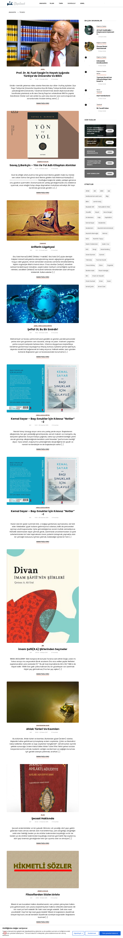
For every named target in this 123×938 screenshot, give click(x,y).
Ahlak (87, 191)
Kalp (99, 217)
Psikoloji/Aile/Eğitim (45, 326)
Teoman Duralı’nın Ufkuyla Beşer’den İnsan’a (104, 79)
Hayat (97, 212)
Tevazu (22, 12)
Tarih (61, 3)
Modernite (101, 223)
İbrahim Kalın (90, 271)
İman (101, 281)
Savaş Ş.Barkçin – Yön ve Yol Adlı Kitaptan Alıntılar (43, 165)
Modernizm (89, 228)
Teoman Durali (101, 260)
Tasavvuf (43, 243)
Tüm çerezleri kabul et (110, 933)
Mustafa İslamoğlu (92, 233)
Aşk (109, 191)
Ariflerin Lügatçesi (43, 246)
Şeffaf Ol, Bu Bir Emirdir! (42, 329)
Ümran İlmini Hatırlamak (102, 47)
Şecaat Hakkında (43, 818)
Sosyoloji (71, 3)
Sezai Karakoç (105, 249)
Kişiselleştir (77, 933)
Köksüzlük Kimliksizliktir (102, 62)
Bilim (87, 202)
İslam (52, 3)
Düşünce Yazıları (42, 161)
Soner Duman (90, 255)
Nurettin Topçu (98, 239)
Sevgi (94, 249)
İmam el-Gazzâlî (98, 276)
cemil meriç (97, 202)
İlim (87, 276)
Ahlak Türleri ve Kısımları (42, 729)
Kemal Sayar (90, 223)
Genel (82, 3)
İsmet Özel (101, 286)
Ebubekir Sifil (90, 207)
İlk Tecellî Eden (103, 108)
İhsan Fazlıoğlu (103, 271)
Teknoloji (89, 260)
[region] (61, 931)
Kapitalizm (108, 217)
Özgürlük (110, 265)
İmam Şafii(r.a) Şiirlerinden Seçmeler (42, 649)
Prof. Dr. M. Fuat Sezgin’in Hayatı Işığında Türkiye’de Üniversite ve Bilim (42, 74)
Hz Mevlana (89, 217)
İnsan (109, 281)
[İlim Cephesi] (16, 3)
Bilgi (107, 196)
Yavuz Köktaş (90, 265)
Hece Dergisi (107, 212)
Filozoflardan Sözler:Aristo (43, 894)
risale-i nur (105, 244)
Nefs (87, 239)
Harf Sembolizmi (103, 96)
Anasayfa (42, 3)
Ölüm (101, 265)
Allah (101, 191)
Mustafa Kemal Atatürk (105, 228)
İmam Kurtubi (90, 281)
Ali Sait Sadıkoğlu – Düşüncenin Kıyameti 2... (105, 32)
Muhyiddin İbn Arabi (42, 725)
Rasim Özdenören (92, 244)
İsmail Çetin (90, 286)
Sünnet (101, 255)
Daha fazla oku (42, 103)
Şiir (43, 645)
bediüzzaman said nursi (94, 196)
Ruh (87, 249)
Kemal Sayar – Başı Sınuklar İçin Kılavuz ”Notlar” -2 (43, 420)
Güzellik (88, 212)
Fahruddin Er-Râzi (104, 207)
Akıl (95, 191)
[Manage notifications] (5, 933)
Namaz (105, 233)
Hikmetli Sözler (43, 891)
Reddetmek (92, 933)
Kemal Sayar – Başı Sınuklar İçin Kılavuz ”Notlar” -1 (43, 513)
